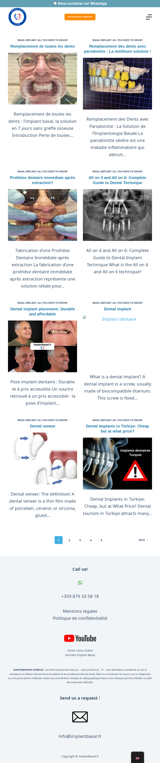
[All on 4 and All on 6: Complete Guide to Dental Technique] (117, 215)
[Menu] (149, 17)
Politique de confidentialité (80, 618)
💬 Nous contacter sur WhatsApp (80, 3)
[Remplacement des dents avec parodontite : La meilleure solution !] (117, 84)
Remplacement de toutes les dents (42, 46)
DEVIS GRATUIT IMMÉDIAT (80, 17)
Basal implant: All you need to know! (43, 40)
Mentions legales (80, 611)
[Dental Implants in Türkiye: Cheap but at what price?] (117, 464)
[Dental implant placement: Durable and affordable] (42, 346)
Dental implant (117, 309)
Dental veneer (42, 426)
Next (142, 540)
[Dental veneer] (42, 458)
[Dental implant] (117, 341)
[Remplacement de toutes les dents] (42, 79)
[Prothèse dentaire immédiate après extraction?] (42, 215)
